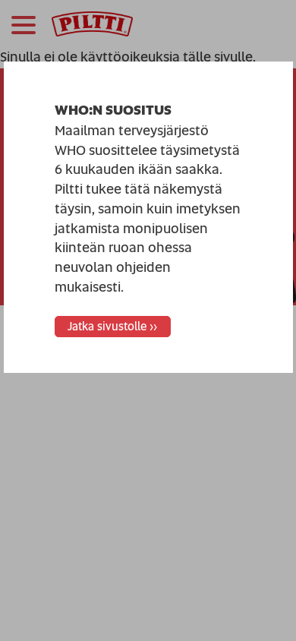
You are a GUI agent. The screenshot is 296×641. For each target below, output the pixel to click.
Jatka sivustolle (107, 327)
